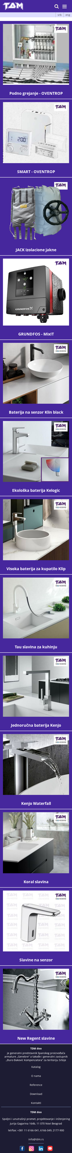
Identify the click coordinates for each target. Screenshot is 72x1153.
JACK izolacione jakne (36, 249)
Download (36, 1094)
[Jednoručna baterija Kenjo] (36, 686)
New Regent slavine (36, 1038)
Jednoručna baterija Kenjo (36, 725)
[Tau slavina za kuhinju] (36, 608)
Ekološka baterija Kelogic (36, 490)
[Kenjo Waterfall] (36, 764)
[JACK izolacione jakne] (36, 210)
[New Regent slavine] (36, 999)
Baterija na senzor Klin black (36, 412)
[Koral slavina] (36, 842)
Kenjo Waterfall (36, 803)
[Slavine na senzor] (36, 921)
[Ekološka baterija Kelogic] (36, 451)
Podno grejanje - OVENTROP (36, 93)
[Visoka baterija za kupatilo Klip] (36, 529)
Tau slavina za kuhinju (36, 646)
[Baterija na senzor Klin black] (36, 373)
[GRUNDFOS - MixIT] (36, 292)
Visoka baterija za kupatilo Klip (36, 568)
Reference (36, 1085)
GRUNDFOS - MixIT (36, 334)
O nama (36, 1076)
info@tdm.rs (36, 1139)
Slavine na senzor (36, 959)
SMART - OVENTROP (36, 171)
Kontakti (36, 1103)
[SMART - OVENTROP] (36, 132)
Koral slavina (36, 881)
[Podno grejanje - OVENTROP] (36, 54)
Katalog (36, 1067)
